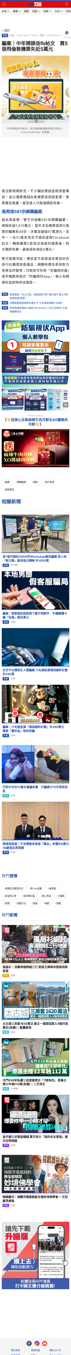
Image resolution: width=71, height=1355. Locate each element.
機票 (35, 482)
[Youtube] (44, 1343)
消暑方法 (21, 903)
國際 (5, 795)
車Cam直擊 (36, 888)
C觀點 (61, 895)
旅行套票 (49, 482)
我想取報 (35, 1350)
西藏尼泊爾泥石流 (14, 888)
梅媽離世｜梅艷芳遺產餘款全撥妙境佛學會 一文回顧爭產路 (35, 1199)
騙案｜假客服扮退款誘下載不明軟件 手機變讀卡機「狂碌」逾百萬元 (35, 615)
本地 (5, 35)
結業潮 (52, 888)
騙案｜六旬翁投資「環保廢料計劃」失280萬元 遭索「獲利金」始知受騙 (35, 729)
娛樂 (5, 1145)
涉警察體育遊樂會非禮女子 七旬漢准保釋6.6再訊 (35, 302)
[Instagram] (36, 1343)
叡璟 (7, 903)
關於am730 (55, 1350)
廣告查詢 (15, 1350)
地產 (5, 1032)
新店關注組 (29, 895)
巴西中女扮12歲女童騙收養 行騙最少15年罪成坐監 (35, 789)
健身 (35, 903)
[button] (4, 4)
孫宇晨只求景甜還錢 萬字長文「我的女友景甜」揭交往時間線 (35, 1138)
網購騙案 (21, 482)
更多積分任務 (53, 1322)
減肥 (47, 903)
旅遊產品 (9, 489)
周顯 (58, 903)
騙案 (7, 482)
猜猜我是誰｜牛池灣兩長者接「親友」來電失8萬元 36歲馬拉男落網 (36, 846)
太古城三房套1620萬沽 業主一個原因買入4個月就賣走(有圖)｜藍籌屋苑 (35, 1025)
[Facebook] (29, 1343)
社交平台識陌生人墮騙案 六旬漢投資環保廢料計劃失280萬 (35, 672)
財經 (5, 975)
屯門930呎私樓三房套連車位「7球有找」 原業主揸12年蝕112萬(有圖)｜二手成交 (35, 1082)
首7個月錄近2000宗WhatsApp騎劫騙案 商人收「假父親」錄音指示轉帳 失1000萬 (35, 558)
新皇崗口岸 (10, 895)
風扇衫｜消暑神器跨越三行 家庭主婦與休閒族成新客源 (35, 969)
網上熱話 (46, 895)
